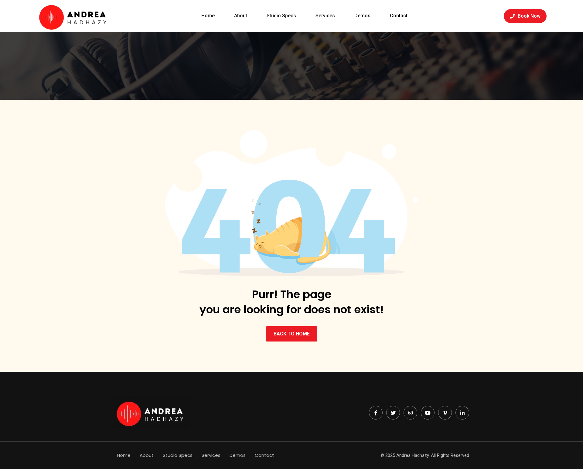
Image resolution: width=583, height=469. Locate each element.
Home (208, 16)
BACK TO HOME (292, 334)
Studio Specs (281, 16)
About (240, 16)
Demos (362, 16)
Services (325, 16)
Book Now (529, 16)
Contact (398, 16)
